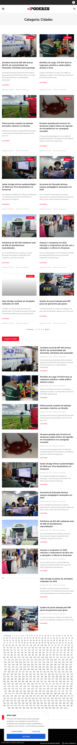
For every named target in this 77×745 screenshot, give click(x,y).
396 (53, 681)
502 (38, 696)
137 (72, 648)
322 (59, 672)
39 (45, 638)
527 (60, 698)
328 (12, 674)
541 (41, 701)
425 (21, 686)
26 (7, 638)
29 (16, 638)
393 (41, 681)
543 (49, 701)
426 (24, 686)
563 (53, 703)
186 (33, 655)
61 (39, 640)
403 (8, 684)
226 (39, 660)
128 (40, 648)
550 (4, 703)
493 (4, 696)
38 (42, 638)
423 (13, 686)
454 (63, 689)
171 (50, 652)
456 (71, 689)
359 (57, 676)
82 (30, 643)
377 (53, 679)
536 (22, 701)
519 (29, 698)
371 (30, 679)
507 (57, 696)
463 (28, 691)
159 (8, 652)
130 (47, 648)
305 (66, 669)
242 (32, 662)
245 (44, 662)
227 (43, 660)
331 (23, 674)
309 (13, 672)
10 (32, 635)
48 (72, 638)
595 (35, 708)
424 (17, 686)
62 (42, 640)
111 (52, 645)
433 (52, 686)
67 (57, 640)
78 (19, 643)
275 (21, 667)
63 (45, 640)
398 (60, 681)
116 (69, 645)
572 (15, 705)
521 (37, 698)
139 (8, 650)
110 (49, 645)
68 (60, 640)
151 (51, 650)
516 (19, 698)
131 (51, 648)
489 (59, 693)
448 (40, 689)
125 (29, 648)
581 (49, 705)
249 (59, 662)
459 (13, 691)
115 (65, 645)
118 (4, 648)
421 (5, 686)
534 (15, 701)
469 (51, 691)
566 (64, 703)
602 (61, 708)
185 (29, 655)
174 (61, 652)
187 (36, 655)
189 (43, 655)
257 (21, 664)
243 (36, 662)
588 (9, 708)
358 (53, 676)
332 (26, 674)
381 (68, 679)
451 (52, 689)
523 (44, 698)
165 (29, 652)
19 (56, 635)
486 (47, 693)
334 (34, 674)
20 (59, 635)
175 (64, 652)
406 (20, 684)
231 (59, 660)
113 (59, 645)
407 (24, 684)
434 (55, 686)
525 (52, 698)
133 (58, 648)
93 (63, 643)
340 (56, 674)
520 (33, 698)
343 (68, 674)
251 (67, 662)
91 (57, 643)
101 (16, 645)
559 (38, 703)
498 (23, 696)
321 (55, 672)
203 (23, 657)
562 (49, 703)
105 (31, 645)
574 (23, 705)
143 (22, 650)
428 (32, 686)
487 (51, 693)
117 (72, 645)
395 (49, 681)
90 (54, 643)
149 (44, 650)
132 (54, 648)
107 (38, 645)
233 (67, 660)
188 (40, 655)
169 (43, 652)
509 (65, 696)
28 (13, 638)
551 (8, 703)
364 (4, 679)
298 (40, 669)
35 (33, 638)
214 (65, 657)
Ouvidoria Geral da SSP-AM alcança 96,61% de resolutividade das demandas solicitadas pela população (18, 65)
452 (55, 689)
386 (15, 681)
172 (54, 652)
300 (47, 669)
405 (16, 684)
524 (48, 698)
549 (72, 701)
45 (63, 638)
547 (64, 701)
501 (34, 696)
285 (59, 667)
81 (27, 643)
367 (16, 679)
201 (15, 657)
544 (52, 701)
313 (27, 672)
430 (40, 686)
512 (5, 698)
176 (68, 652)
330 (19, 674)
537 (26, 701)
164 (26, 652)
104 (27, 645)
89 (51, 643)
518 (26, 698)
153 (58, 650)
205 (31, 657)
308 (9, 672)
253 (5, 664)
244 (39, 662)
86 (42, 643)
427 (28, 686)
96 (71, 643)
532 (7, 701)
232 (63, 660)
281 (44, 667)
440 (9, 689)
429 (36, 686)
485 (44, 693)
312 (23, 672)
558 (34, 703)
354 (38, 676)
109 (45, 645)
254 (9, 664)
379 (60, 679)
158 (5, 652)
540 (37, 701)
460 (17, 691)
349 (19, 676)
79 (22, 643)
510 (69, 696)
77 (16, 643)
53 (16, 640)
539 (34, 701)
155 (65, 650)
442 (16, 689)
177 (71, 652)
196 (68, 655)
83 (33, 643)
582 (53, 705)
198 (4, 657)
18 (53, 635)
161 (15, 652)
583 (56, 705)
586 (68, 705)
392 (38, 681)
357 (49, 676)
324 (67, 672)
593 (27, 708)
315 (34, 672)
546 (60, 701)
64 (48, 640)
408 (28, 684)
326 (4, 674)
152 (54, 650)
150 (47, 650)
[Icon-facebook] (73, 2)
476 (9, 693)
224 (32, 660)
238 (16, 662)
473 (66, 691)
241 (28, 662)
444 (24, 689)
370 (27, 679)
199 (7, 657)
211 (54, 657)
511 (72, 696)
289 (5, 669)
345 (4, 676)
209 (46, 657)
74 (7, 643)
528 (63, 698)
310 (16, 672)
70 (66, 640)
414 (50, 684)
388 (23, 681)
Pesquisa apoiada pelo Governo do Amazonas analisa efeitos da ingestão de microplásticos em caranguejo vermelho (56, 127)
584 (60, 705)
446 (32, 689)
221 (20, 660)
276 (24, 667)
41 (51, 638)
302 (55, 669)
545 (56, 701)
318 (45, 672)
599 (50, 708)
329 (15, 674)
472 (62, 691)
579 (42, 705)
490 (63, 693)
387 (19, 681)
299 (44, 669)
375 (45, 679)
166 (33, 652)
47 (69, 638)
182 (18, 655)
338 (49, 674)
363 (71, 676)
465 (36, 691)
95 (68, 643)
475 (5, 693)
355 (42, 676)
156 (68, 650)
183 (22, 655)
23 (68, 635)
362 (68, 676)
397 (56, 681)
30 (19, 638)
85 (39, 643)
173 (57, 652)
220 (16, 660)
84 (36, 643)
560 (42, 703)
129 (43, 648)
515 (15, 698)
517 (22, 698)
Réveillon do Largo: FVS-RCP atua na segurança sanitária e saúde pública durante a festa (55, 65)
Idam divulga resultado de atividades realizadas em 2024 (18, 302)
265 (51, 664)
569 (4, 705)
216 (72, 657)
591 (20, 708)
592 (24, 708)
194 (61, 655)
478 (17, 693)
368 (19, 679)
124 (25, 648)
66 (54, 640)
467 (44, 691)
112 (55, 645)
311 (20, 672)
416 (57, 684)
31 (21, 638)
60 (36, 640)
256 (17, 664)
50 (7, 640)
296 (32, 669)
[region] (26, 726)
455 (67, 689)
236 (9, 662)
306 (70, 669)
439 (5, 689)
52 (13, 640)
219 (12, 660)
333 (30, 674)
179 (8, 655)
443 (20, 689)
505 (50, 696)
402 (4, 684)
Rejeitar (36, 731)
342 (64, 674)
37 (39, 638)
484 (40, 693)
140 (11, 650)
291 (13, 669)
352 (30, 676)
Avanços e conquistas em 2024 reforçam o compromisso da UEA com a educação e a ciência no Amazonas (57, 245)
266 (55, 664)
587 (71, 705)
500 (30, 696)
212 (57, 657)
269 (66, 664)
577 (34, 705)
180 (12, 655)
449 (44, 689)
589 (13, 708)
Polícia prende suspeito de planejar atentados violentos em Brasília (17, 124)
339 (53, 674)
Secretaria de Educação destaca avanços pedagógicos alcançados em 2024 (56, 187)
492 (70, 693)
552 (12, 703)
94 (66, 643)
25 (4, 638)
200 (11, 657)
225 (36, 660)
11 (34, 635)
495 (11, 696)
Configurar (16, 731)
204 (27, 657)
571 (12, 705)
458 (9, 691)
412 (43, 684)
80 (25, 643)
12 (37, 635)
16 (48, 635)
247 (51, 662)
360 (60, 676)
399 (64, 681)
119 (8, 648)
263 (43, 664)
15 (45, 635)
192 (54, 655)
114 (62, 645)
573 (19, 705)
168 (40, 652)
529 (67, 698)
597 (42, 708)
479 (21, 693)
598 (46, 708)
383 (4, 681)
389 (27, 681)
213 (61, 657)
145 (29, 650)
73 (4, 643)
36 (36, 638)
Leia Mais (5, 85)
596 (39, 708)
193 (57, 655)
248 (55, 662)
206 (34, 657)
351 (27, 676)
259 (28, 664)
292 (17, 669)
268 (63, 664)
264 (47, 664)
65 (51, 640)
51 (10, 640)
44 (60, 638)
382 (71, 679)
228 (47, 660)
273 (13, 667)
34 (30, 638)
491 (66, 693)
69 (63, 640)
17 (51, 635)
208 (42, 657)
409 (32, 684)
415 (53, 684)
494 (8, 696)
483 (36, 693)
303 (59, 669)
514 (12, 698)
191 (50, 655)
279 (36, 667)
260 (32, 664)
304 (63, 669)
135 (65, 648)
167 (36, 652)
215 (68, 657)
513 (8, 698)
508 (61, 696)
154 (61, 650)
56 (25, 640)
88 (48, 643)
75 (10, 643)
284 (55, 667)
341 (60, 674)
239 (20, 662)
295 (28, 669)
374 (42, 679)
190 (47, 655)
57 (28, 640)
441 (13, 689)
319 (48, 672)
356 (46, 676)
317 (41, 672)
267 (59, 664)
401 (71, 681)
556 (27, 703)
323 (63, 672)
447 (36, 689)
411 (39, 684)
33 (27, 638)
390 (30, 681)
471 (59, 691)
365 (8, 679)
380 (64, 679)
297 (36, 669)
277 (28, 667)
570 (8, 705)
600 (54, 708)
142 (18, 650)
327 (8, 674)
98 (6, 645)
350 (23, 676)
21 (62, 635)
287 (66, 667)
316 (37, 672)
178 (5, 655)
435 (59, 686)
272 (9, 667)
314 (30, 672)
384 (8, 681)
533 (11, 701)
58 (31, 640)
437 (67, 686)
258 (24, 664)
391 (34, 681)
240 (24, 662)
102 (20, 645)
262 (39, 664)
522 (40, 698)
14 (42, 635)
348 (16, 676)
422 (9, 686)
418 (64, 684)
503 (42, 696)
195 (64, 655)
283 (51, 667)
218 (9, 660)
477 (13, 693)
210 (50, 657)
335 (38, 674)
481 (28, 693)
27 (10, 638)
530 (71, 698)
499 (27, 696)
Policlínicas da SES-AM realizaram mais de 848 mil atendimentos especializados (19, 245)
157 (72, 650)
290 (9, 669)
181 (15, 655)
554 (19, 703)
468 (47, 691)
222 (24, 660)
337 (45, 674)
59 (33, 640)
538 (30, 701)
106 (34, 645)
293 (21, 669)
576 (30, 705)
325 (71, 672)
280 (40, 667)
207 (38, 657)
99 (9, 645)
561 (45, 703)
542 (45, 701)
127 (36, 648)
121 (15, 648)
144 (25, 650)
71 (68, 640)
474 (70, 691)
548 (68, 701)
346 (8, 676)
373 (38, 679)
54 (19, 640)
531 (4, 701)
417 (60, 684)
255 (13, 664)
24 (71, 635)
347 (12, 676)
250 (63, 662)
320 (52, 672)
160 (12, 652)
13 (40, 635)
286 (63, 667)
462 (24, 691)
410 (36, 684)
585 (64, 705)
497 (19, 696)
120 (11, 648)
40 (48, 638)
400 (67, 681)
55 (22, 640)
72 (71, 640)
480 (24, 693)
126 (33, 648)
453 (59, 689)
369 (23, 679)
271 (5, 667)
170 (47, 652)
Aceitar (26, 736)
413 (46, 684)
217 (5, 660)
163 (22, 652)
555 (23, 703)
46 (66, 638)
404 (12, 684)
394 (45, 681)
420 (71, 684)
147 (36, 650)
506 (53, 696)
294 (24, 669)
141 (15, 650)
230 (55, 660)
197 (71, 655)
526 (56, 698)
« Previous (29, 329)
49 (4, 640)
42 (54, 638)
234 (70, 660)
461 (21, 691)
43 (57, 638)
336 (42, 674)
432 (48, 686)
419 (67, 684)
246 (47, 662)
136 (68, 648)
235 (5, 662)
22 (65, 635)
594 (31, 708)
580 (45, 705)
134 (61, 648)
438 (71, 686)
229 (51, 660)
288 (70, 667)
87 (45, 643)
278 (32, 667)
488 (55, 693)
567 (68, 703)
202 (19, 657)
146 (33, 650)
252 (71, 662)
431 (44, 686)
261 (36, 664)
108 (42, 645)
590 (16, 708)
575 (27, 705)
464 (32, 691)
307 (5, 672)
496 (15, 696)
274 (17, 667)
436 (63, 686)
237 (13, 662)
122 (18, 648)
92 (60, 643)
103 (23, 645)
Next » (66, 708)
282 (47, 667)
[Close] (46, 713)
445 (28, 689)
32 (24, 638)
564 (56, 703)
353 (34, 676)
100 (13, 645)
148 (40, 650)
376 (49, 679)
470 (55, 691)
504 (46, 696)
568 (71, 703)
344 (71, 674)
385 (12, 681)
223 (28, 660)
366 (12, 679)
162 (18, 652)
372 (34, 679)
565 (60, 703)
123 (22, 648)
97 (4, 645)
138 (4, 650)
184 (26, 655)
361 (64, 676)
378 (56, 679)
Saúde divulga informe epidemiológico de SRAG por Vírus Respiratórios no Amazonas (19, 187)
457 (5, 691)
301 (51, 669)
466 (40, 691)
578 (38, 705)
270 (70, 664)
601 (57, 708)
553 (15, 703)
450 (48, 689)
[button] (3, 9)
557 (30, 703)
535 (19, 701)
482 (32, 693)
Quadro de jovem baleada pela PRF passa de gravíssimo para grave (55, 302)
